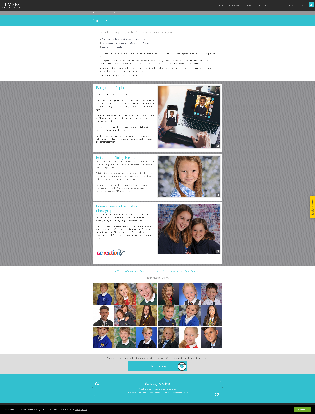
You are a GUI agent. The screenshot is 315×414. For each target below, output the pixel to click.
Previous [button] (92, 388)
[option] (215, 388)
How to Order (253, 5)
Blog (280, 5)
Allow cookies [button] (303, 409)
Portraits (131, 13)
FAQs (290, 5)
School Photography (119, 13)
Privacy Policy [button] (81, 409)
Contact (301, 5)
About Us (269, 5)
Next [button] (223, 388)
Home (221, 5)
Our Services (235, 5)
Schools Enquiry (157, 366)
